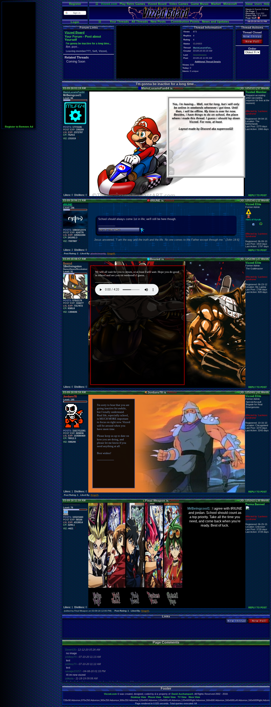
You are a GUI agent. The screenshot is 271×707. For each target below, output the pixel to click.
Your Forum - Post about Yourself (83, 38)
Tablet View (169, 697)
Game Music (200, 3)
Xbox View (194, 697)
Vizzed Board (157, 3)
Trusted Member (256, 92)
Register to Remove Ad (19, 126)
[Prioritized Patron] (258, 18)
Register (75, 3)
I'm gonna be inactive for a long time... (88, 43)
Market (216, 3)
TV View (182, 697)
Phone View (154, 697)
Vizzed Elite (253, 204)
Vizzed (102, 51)
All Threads (139, 21)
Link (237, 88)
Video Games (178, 3)
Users (258, 4)
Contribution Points (185, 21)
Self (94, 51)
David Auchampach (182, 694)
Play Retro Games (132, 3)
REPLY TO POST (257, 195)
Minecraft (230, 3)
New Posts (158, 21)
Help (266, 4)
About (249, 4)
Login (75, 22)
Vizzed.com (109, 3)
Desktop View (138, 697)
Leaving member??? (78, 51)
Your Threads (119, 21)
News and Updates (215, 21)
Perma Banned (255, 504)
